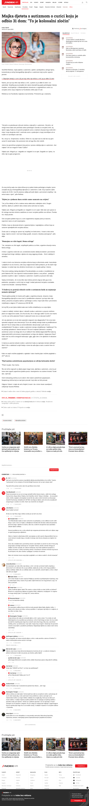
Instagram (78, 780)
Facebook (78, 775)
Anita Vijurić (9, 713)
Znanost (59, 7)
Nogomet (18, 775)
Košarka (18, 785)
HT (8, 518)
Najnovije (10, 7)
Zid (31, 2)
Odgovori (46, 785)
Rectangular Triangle (16, 616)
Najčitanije (18, 7)
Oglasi (54, 2)
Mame (32, 785)
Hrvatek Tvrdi (13, 518)
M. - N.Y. (8, 478)
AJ (3, 637)
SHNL (17, 783)
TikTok (77, 783)
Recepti (46, 777)
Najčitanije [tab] (75, 33)
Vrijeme (61, 783)
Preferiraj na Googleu (80, 28)
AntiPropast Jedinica (12, 636)
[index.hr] (11, 2)
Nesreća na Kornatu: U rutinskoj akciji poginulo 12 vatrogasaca (75, 69)
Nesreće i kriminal (50, 7)
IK (3, 667)
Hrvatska (25, 7)
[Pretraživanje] (86, 2)
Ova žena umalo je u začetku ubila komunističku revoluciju (76, 55)
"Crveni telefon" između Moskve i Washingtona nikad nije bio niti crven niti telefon (76, 40)
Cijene (60, 2)
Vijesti (36, 2)
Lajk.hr (46, 780)
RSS (60, 785)
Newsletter (76, 788)
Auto (31, 788)
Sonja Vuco (13, 587)
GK (3, 685)
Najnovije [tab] (66, 33)
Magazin (33, 772)
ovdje (43, 401)
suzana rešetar (7, 420)
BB (8, 598)
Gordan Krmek (10, 683)
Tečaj (60, 775)
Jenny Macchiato (11, 564)
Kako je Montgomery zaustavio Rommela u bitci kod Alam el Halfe (76, 48)
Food (31, 783)
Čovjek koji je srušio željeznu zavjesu (74, 62)
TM (3, 493)
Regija (36, 7)
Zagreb (41, 7)
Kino (60, 780)
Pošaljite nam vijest (78, 785)
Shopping (32, 775)
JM (4, 509)
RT (3, 693)
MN (3, 479)
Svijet (31, 7)
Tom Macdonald (10, 492)
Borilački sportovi (20, 788)
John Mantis (9, 508)
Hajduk (18, 780)
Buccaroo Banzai (14, 598)
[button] (4, 438)
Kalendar (65, 7)
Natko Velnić (13, 576)
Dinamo (18, 777)
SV (8, 587)
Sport (42, 2)
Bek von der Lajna (11, 649)
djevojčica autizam (20, 420)
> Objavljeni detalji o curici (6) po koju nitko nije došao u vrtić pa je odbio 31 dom (28, 78)
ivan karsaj (9, 666)
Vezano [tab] (83, 33)
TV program (62, 777)
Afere (70, 7)
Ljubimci (32, 780)
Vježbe (46, 783)
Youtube (78, 777)
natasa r (12, 605)
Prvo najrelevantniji (18, 474)
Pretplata (25, 2)
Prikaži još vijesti (74, 76)
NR (8, 605)
